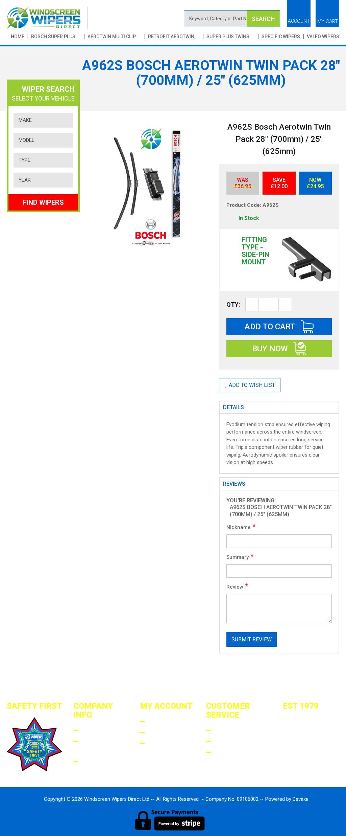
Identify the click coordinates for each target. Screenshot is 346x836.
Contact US (233, 752)
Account (299, 21)
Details (233, 407)
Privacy (94, 761)
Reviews (234, 484)
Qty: (233, 304)
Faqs (222, 730)
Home (17, 36)
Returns (228, 741)
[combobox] (232, 18)
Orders (159, 732)
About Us (95, 730)
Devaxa (300, 799)
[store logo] (47, 18)
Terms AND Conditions (99, 746)
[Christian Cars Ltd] (300, 760)
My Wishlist (167, 743)
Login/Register (171, 721)
